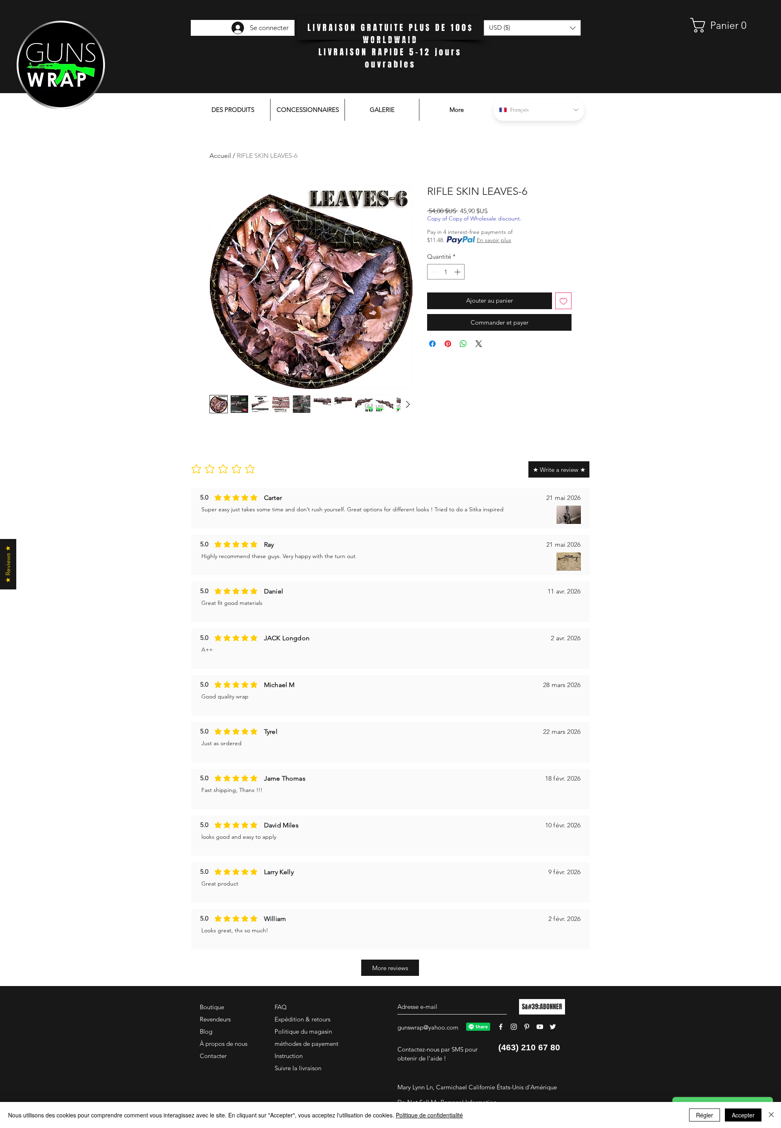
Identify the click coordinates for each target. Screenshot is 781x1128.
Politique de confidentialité (429, 1115)
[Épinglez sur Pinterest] (448, 344)
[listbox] (532, 28)
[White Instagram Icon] (514, 1027)
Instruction (289, 1056)
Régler (704, 1115)
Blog (206, 1031)
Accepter (743, 1115)
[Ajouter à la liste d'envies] (563, 300)
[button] (722, 25)
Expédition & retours (302, 1019)
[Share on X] (479, 344)
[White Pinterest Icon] (527, 1027)
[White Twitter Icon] (553, 1027)
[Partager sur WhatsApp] (463, 344)
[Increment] (458, 271)
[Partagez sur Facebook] (432, 344)
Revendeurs (215, 1019)
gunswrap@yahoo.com (427, 1027)
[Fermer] (771, 1114)
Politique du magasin (303, 1031)
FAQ (281, 1007)
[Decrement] (433, 271)
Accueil (220, 155)
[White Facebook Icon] (501, 1027)
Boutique (212, 1007)
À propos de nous (223, 1043)
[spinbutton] (446, 271)
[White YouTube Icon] (540, 1027)
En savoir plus (494, 240)
